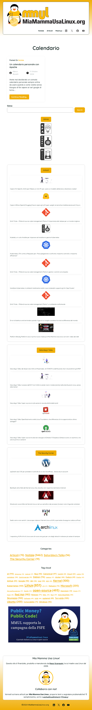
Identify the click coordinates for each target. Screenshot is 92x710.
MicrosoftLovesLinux (15, 591)
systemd (48, 598)
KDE (49, 581)
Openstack (66, 591)
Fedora (70, 577)
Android (29, 574)
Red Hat (22, 594)
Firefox (80, 577)
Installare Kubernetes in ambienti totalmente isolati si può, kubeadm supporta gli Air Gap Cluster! (42, 288)
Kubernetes (15, 586)
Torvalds (62, 598)
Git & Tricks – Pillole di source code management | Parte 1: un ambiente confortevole (37, 304)
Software (29, 598)
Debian (39, 577)
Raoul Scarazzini (56, 663)
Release (36, 595)
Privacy (65, 697)
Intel (41, 581)
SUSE (38, 598)
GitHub (46, 119)
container (12, 577)
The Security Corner (46, 453)
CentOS (62, 574)
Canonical (50, 574)
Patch (10, 595)
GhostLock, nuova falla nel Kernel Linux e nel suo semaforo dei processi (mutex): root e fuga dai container (45, 504)
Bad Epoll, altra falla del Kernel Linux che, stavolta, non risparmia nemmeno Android (38, 488)
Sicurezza (15, 598)
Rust (54, 595)
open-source (46, 590)
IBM (33, 581)
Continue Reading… (20, 98)
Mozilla (28, 591)
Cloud (71, 574)
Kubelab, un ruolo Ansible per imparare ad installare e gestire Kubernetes (34, 237)
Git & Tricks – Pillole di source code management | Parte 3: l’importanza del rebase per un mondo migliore (45, 221)
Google (23, 581)
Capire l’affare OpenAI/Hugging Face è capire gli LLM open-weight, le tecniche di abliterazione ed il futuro (45, 205)
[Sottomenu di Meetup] (62, 30)
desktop (50, 577)
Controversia (25, 577)
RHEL (46, 595)
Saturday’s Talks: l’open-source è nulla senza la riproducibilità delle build (34, 403)
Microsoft (70, 585)
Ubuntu (15, 601)
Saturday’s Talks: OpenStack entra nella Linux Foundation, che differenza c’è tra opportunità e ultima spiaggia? (43, 420)
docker (60, 577)
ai (10, 574)
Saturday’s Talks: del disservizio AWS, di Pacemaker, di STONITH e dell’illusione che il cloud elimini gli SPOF (45, 369)
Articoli (46, 170)
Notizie (21, 60)
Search (80, 110)
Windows (45, 602)
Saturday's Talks (57, 555)
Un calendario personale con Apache (24, 65)
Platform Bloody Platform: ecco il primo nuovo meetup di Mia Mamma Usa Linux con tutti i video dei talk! (44, 337)
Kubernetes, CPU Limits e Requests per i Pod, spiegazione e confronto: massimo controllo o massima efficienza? (43, 255)
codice (80, 574)
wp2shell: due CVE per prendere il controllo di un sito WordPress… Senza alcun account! (39, 472)
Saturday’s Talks (46, 350)
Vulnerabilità (31, 602)
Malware (54, 586)
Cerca (9, 106)
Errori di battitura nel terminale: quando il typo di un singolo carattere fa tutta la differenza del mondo (44, 320)
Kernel (61, 580)
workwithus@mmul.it (51, 697)
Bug (38, 574)
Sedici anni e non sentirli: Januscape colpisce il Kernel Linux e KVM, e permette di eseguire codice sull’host (45, 520)
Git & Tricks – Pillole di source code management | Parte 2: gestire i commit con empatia (39, 272)
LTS (45, 586)
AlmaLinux (19, 574)
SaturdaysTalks (65, 595)
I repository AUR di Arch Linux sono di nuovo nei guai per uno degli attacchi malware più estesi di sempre (45, 536)
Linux (33, 585)
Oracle (76, 591)
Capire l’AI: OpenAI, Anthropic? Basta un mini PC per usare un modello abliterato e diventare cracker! (43, 189)
